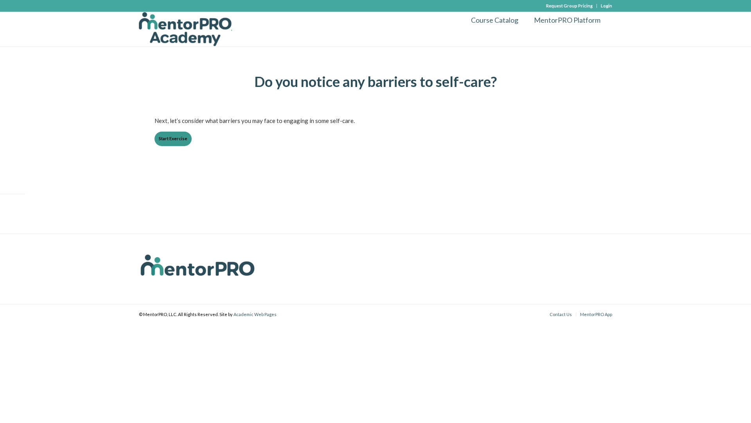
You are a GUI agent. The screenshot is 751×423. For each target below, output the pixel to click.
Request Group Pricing (569, 5)
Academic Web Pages (255, 314)
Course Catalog (494, 20)
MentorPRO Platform (567, 20)
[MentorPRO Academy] (185, 29)
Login (606, 5)
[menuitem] (569, 6)
